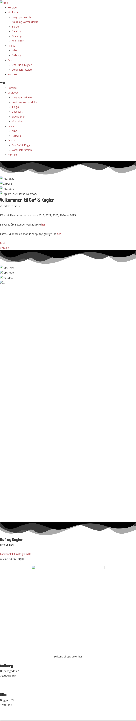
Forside (12, 7)
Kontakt (12, 74)
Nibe (14, 50)
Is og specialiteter (22, 17)
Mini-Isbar (18, 41)
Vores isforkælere (22, 69)
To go (15, 26)
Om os (12, 60)
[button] (68, 83)
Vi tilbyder (14, 12)
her (43, 224)
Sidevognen (18, 36)
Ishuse (11, 45)
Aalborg (16, 55)
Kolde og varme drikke (25, 21)
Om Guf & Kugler (22, 65)
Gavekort (17, 31)
